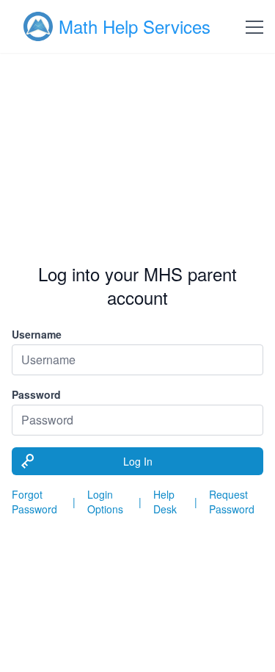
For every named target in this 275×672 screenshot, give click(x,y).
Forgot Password (34, 501)
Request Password (231, 501)
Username (37, 334)
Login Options (105, 501)
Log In (138, 461)
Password (36, 394)
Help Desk (165, 501)
